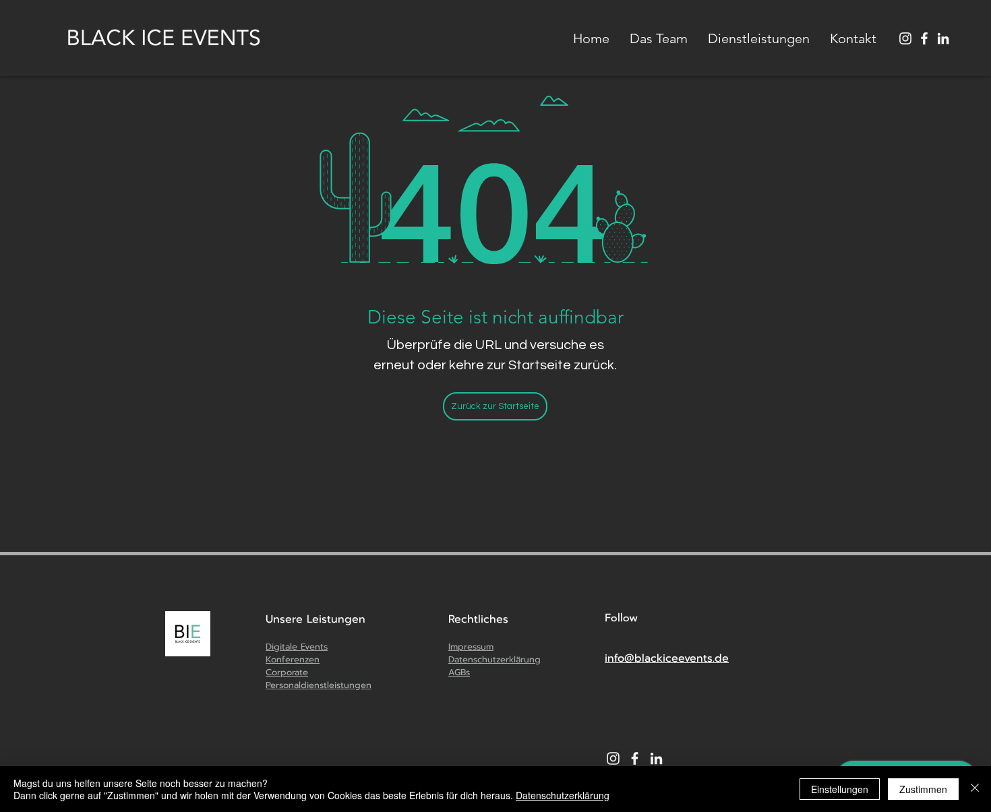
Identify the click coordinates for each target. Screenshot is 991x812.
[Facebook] (924, 38)
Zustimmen (923, 789)
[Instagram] (905, 38)
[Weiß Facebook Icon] (634, 758)
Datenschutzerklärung (562, 795)
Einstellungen (839, 789)
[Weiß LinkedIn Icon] (943, 38)
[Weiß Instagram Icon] (613, 758)
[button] (759, 38)
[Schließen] (975, 789)
